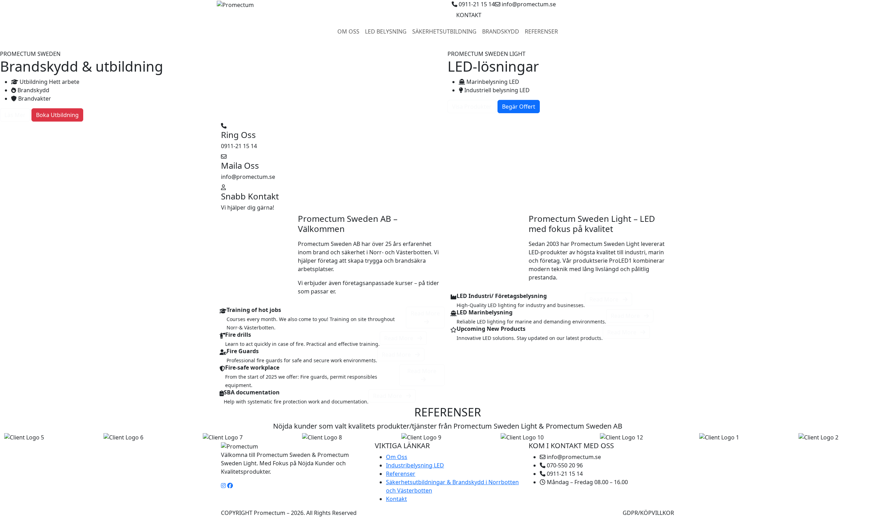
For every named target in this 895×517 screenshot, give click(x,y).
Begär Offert (518, 106)
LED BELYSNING (386, 31)
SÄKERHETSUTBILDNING (444, 31)
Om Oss (396, 457)
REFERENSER (541, 31)
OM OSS (348, 31)
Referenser (400, 474)
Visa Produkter (472, 106)
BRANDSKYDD (500, 31)
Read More (425, 313)
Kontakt (396, 499)
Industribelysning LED (415, 465)
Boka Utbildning (57, 115)
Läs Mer (15, 115)
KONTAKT (468, 15)
